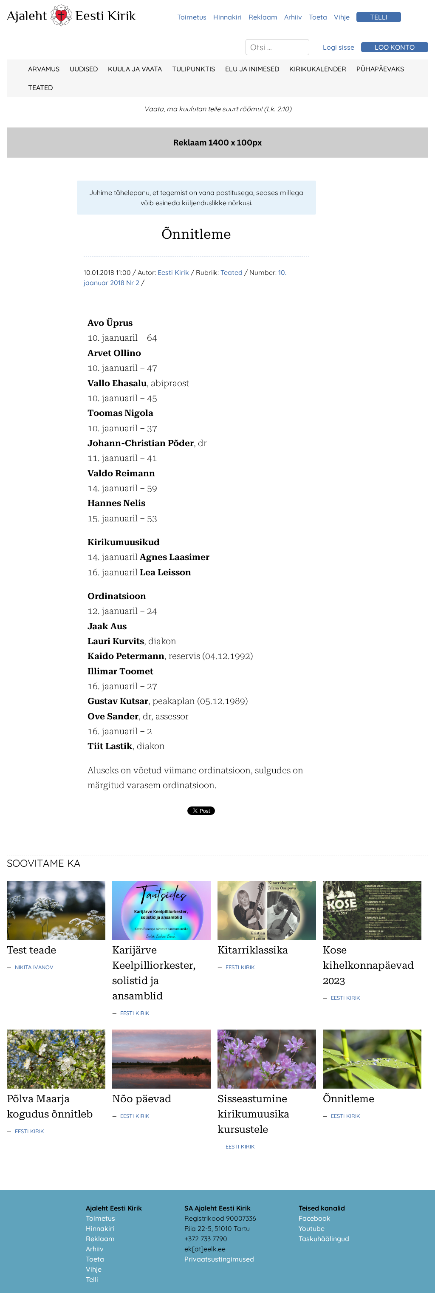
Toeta (318, 17)
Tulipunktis (193, 69)
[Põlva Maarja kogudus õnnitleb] (56, 1086)
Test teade (31, 950)
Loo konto (395, 47)
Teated (40, 87)
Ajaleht (27, 15)
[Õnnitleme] (372, 1086)
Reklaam (263, 17)
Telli (92, 1279)
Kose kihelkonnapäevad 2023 (368, 965)
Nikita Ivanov (34, 967)
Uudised (84, 69)
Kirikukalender (317, 69)
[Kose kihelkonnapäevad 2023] (372, 937)
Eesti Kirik (105, 15)
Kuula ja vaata (135, 69)
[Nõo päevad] (161, 1086)
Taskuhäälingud (324, 1238)
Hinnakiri (227, 17)
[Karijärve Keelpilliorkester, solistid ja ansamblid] (161, 937)
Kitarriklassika (253, 950)
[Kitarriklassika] (267, 937)
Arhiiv (293, 17)
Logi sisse (338, 47)
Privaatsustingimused (219, 1259)
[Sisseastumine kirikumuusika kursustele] (267, 1086)
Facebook (314, 1218)
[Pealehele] (61, 24)
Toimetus (191, 17)
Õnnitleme (348, 1099)
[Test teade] (56, 937)
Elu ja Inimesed (252, 69)
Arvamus (43, 69)
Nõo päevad (141, 1099)
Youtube (312, 1228)
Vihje (342, 17)
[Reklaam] (217, 155)
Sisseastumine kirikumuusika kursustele (253, 1114)
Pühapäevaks (380, 69)
